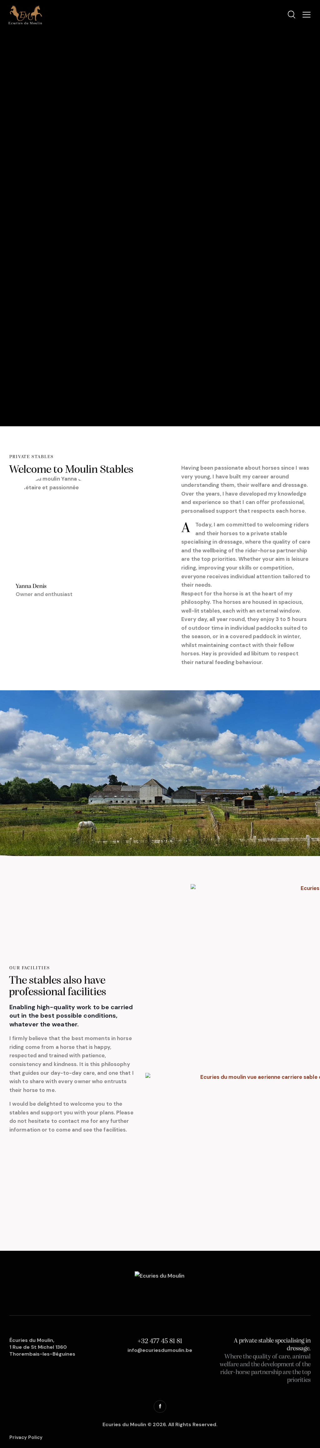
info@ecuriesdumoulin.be (160, 1350)
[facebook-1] (160, 1406)
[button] (306, 14)
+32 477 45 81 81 (160, 1341)
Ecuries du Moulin (124, 1424)
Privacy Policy (25, 1437)
